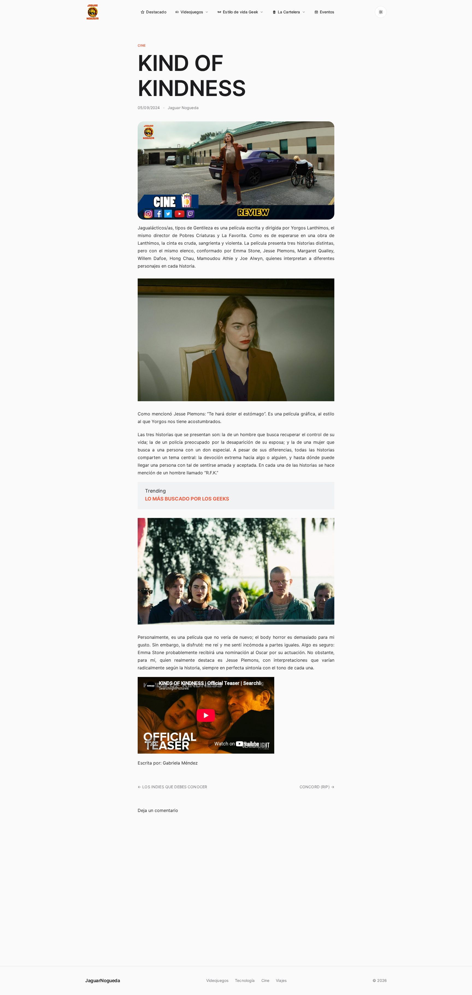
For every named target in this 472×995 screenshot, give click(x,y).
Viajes (281, 980)
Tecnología (245, 980)
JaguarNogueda (102, 980)
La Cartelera (289, 12)
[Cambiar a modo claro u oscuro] (381, 12)
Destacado (156, 12)
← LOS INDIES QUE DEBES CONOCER (172, 786)
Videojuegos (192, 12)
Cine (265, 980)
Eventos (327, 12)
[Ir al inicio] (93, 12)
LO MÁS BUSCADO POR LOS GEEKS (187, 499)
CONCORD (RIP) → (317, 786)
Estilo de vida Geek (240, 12)
